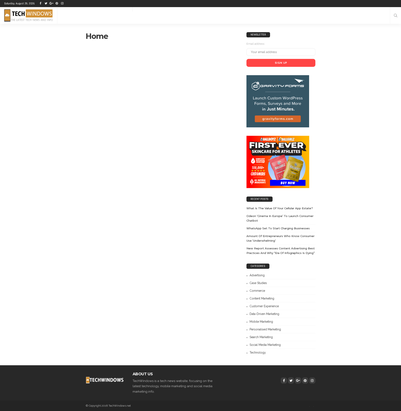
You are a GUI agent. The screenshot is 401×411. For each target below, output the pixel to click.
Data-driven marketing (264, 314)
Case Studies (258, 283)
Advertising (257, 275)
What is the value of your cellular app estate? (279, 208)
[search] (395, 15)
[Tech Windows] (28, 15)
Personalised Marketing (265, 329)
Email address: (255, 43)
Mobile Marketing (261, 321)
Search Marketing (261, 337)
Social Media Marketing (265, 344)
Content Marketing (262, 298)
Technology (258, 352)
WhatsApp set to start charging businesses (278, 228)
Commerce (257, 290)
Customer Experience (264, 306)
